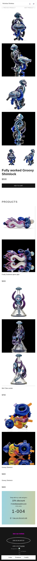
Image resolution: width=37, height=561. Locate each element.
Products (18, 557)
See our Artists (18, 534)
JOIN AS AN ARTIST (19, 540)
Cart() (26, 557)
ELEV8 (22, 546)
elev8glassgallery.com (19, 504)
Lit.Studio (23, 551)
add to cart (18, 185)
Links (10, 557)
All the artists (18, 506)
